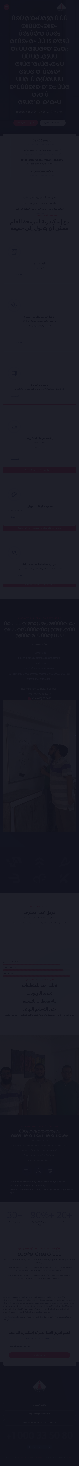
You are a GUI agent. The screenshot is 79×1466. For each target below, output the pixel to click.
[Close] (75, 736)
